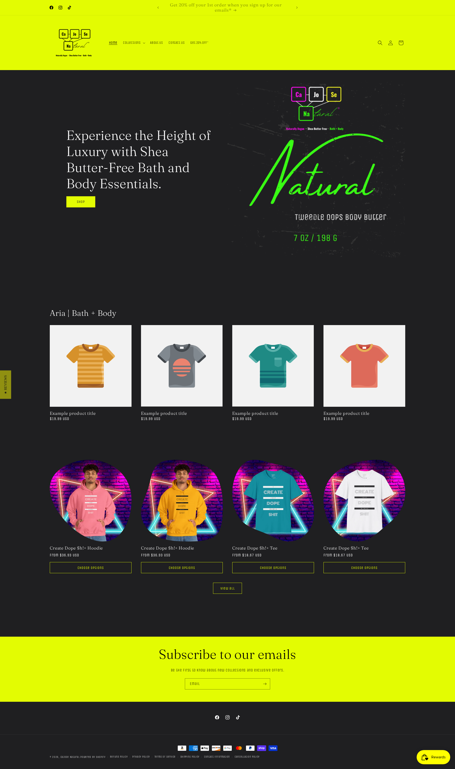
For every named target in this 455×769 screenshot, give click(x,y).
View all (227, 588)
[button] (133, 43)
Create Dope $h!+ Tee (255, 548)
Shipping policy (190, 756)
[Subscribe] (264, 683)
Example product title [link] (73, 413)
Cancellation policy (247, 756)
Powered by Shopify (92, 757)
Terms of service (165, 756)
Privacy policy (141, 756)
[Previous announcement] (158, 7)
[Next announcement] (297, 7)
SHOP (81, 202)
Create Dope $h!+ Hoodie (76, 548)
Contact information (217, 756)
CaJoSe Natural (70, 757)
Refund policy (118, 756)
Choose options (90, 568)
